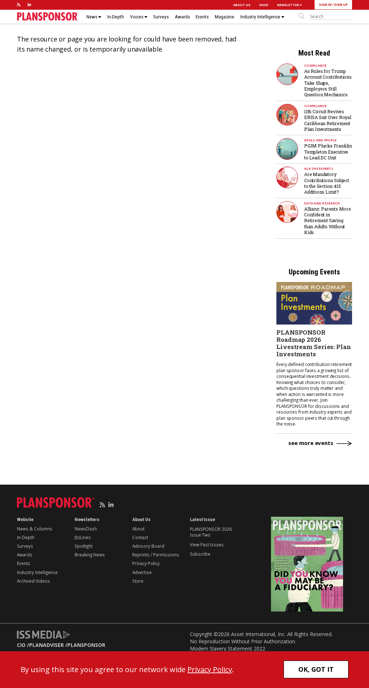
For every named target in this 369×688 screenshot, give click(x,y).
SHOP (263, 5)
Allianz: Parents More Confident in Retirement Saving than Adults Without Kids (327, 220)
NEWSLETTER (288, 5)
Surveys (161, 16)
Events (202, 16)
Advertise (142, 572)
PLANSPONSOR (86, 644)
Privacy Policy (146, 563)
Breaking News (90, 554)
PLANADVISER (46, 644)
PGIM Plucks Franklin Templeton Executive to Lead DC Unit (328, 151)
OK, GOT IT (316, 669)
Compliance (315, 65)
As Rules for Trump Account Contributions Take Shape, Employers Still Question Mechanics (328, 83)
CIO (21, 644)
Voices (137, 16)
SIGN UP (341, 4)
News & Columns (34, 529)
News (92, 16)
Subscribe (200, 554)
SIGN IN (325, 4)
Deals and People (320, 140)
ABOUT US (241, 5)
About (138, 529)
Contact (140, 537)
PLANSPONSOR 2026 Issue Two (210, 532)
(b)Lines (83, 537)
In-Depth (115, 16)
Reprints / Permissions (155, 554)
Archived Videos (33, 581)
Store (137, 581)
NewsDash (86, 529)
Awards (182, 16)
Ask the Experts (318, 168)
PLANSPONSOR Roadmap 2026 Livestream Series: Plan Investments (313, 343)
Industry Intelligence (260, 16)
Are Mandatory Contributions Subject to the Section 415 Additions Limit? (326, 183)
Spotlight (84, 546)
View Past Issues (206, 544)
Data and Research (322, 203)
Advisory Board (148, 546)
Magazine (224, 16)
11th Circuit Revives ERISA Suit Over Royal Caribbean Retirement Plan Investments (327, 120)
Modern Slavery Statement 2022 (227, 648)
